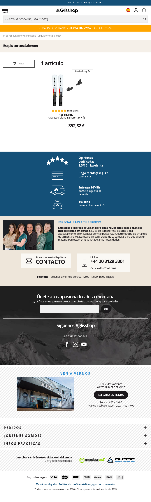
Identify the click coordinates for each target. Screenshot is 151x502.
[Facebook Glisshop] (67, 344)
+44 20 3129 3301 (107, 261)
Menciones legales (46, 484)
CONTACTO (50, 261)
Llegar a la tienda (111, 395)
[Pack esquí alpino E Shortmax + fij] (57, 90)
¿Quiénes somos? (23, 436)
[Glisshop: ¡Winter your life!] (67, 11)
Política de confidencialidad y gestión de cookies (87, 484)
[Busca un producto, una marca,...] (145, 19)
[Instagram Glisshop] (75, 344)
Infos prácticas (22, 443)
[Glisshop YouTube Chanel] (84, 344)
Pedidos (13, 428)
